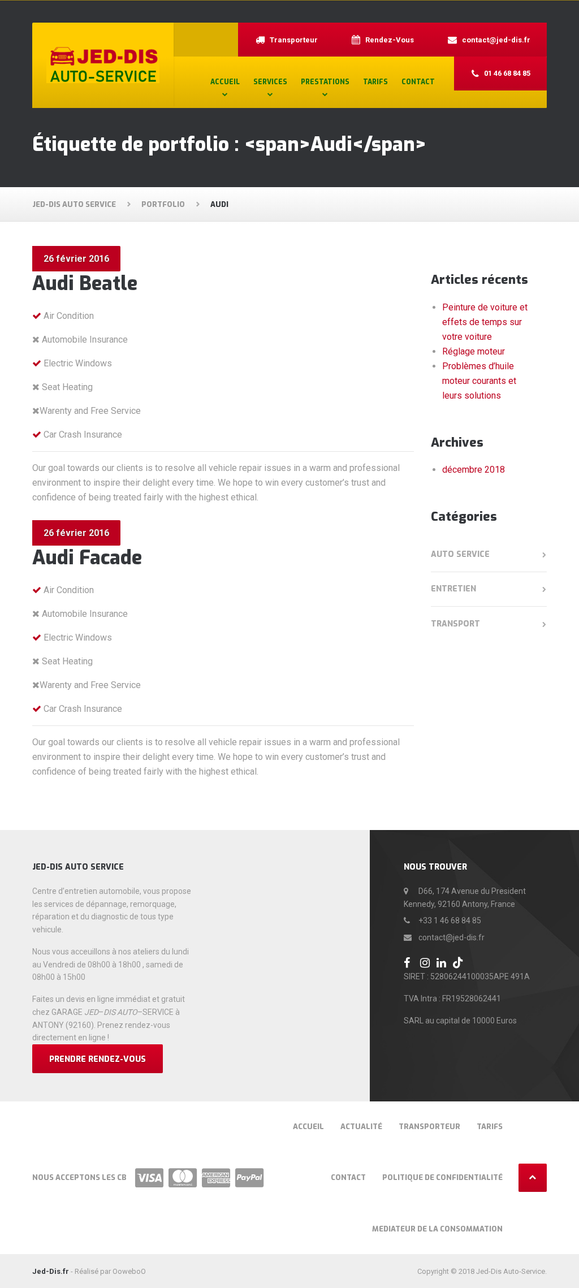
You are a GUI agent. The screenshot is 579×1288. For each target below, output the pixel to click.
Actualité (361, 1126)
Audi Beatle (84, 283)
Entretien (453, 589)
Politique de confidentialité (442, 1177)
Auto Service (460, 554)
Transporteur (429, 1126)
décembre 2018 (473, 469)
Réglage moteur (473, 351)
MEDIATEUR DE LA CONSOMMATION (437, 1229)
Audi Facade (87, 557)
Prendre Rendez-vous (97, 1059)
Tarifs (375, 82)
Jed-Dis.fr (50, 1271)
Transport (455, 624)
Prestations (325, 82)
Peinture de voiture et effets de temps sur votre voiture (485, 322)
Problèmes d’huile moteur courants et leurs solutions (479, 381)
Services (270, 82)
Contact (418, 82)
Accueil (225, 82)
